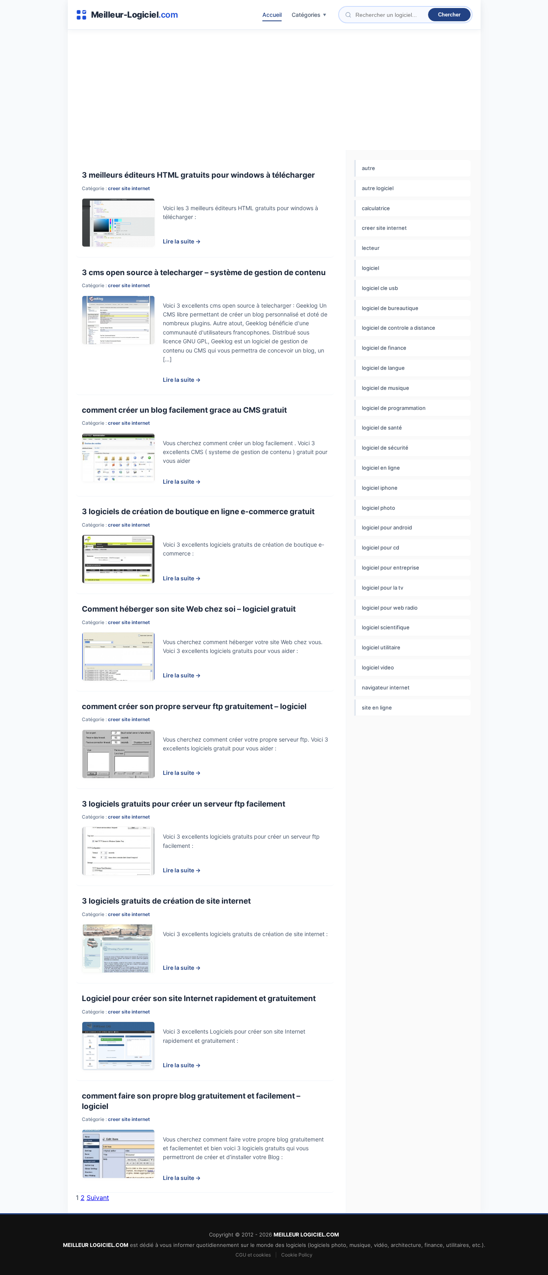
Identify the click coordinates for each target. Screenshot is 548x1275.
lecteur (371, 248)
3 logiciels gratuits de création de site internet (166, 901)
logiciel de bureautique (390, 308)
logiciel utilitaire (381, 647)
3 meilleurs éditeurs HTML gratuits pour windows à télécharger (198, 175)
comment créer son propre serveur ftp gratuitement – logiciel (194, 706)
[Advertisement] (274, 90)
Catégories (306, 14)
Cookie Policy (297, 1255)
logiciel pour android (387, 527)
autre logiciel (378, 188)
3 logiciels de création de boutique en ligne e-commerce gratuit (198, 511)
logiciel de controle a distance (398, 327)
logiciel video (378, 667)
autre (368, 168)
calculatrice (376, 208)
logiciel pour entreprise (390, 567)
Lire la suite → (182, 241)
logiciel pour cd (380, 547)
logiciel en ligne (381, 467)
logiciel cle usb (380, 288)
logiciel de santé (382, 427)
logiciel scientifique (386, 627)
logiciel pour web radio (390, 607)
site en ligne (377, 707)
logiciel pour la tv (382, 587)
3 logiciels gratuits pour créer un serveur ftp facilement (183, 804)
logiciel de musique (385, 388)
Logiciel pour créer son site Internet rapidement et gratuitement (199, 998)
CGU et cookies (253, 1255)
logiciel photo (378, 508)
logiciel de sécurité (385, 447)
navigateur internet (386, 687)
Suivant (98, 1198)
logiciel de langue (383, 368)
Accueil (272, 14)
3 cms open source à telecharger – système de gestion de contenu (204, 272)
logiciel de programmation (394, 408)
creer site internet (129, 188)
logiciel (370, 268)
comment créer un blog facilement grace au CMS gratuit (184, 410)
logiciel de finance (384, 348)
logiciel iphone (380, 487)
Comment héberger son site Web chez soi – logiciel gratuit (189, 609)
